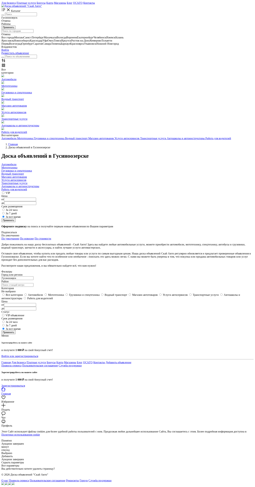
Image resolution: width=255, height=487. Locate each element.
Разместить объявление (15, 53)
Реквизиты (72, 480)
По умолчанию (10, 238)
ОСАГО (78, 2)
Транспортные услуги (14, 183)
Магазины (60, 2)
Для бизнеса (8, 2)
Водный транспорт (12, 173)
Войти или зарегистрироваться (19, 356)
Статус (5, 311)
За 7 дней (11, 213)
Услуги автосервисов (13, 180)
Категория (7, 288)
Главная (6, 362)
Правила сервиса (11, 365)
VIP (8, 192)
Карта (49, 2)
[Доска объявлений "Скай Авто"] (21, 6)
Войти (5, 49)
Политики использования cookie (20, 434)
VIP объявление (15, 315)
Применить (8, 27)
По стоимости (43, 238)
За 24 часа (12, 209)
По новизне (27, 238)
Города (84, 480)
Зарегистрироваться (13, 385)
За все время (13, 216)
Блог (69, 2)
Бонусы (41, 2)
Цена (4, 301)
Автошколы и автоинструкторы (20, 186)
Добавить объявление (118, 362)
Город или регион (12, 274)
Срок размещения (11, 318)
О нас (4, 480)
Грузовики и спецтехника (16, 170)
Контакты (89, 2)
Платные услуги (26, 2)
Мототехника (9, 167)
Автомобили (8, 164)
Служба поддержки (70, 365)
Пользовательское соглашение (40, 365)
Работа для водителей (14, 189)
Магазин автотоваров (14, 176)
